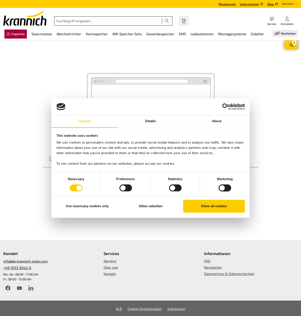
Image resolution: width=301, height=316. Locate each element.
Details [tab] (150, 121)
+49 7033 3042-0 (17, 268)
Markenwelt (227, 4)
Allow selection (150, 206)
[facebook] (8, 288)
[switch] (125, 187)
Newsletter (213, 267)
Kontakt (110, 274)
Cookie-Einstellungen (145, 309)
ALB (119, 309)
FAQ (207, 261)
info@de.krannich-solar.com (25, 261)
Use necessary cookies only (87, 206)
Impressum (176, 309)
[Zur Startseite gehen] (24, 18)
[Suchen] (167, 21)
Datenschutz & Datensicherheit (229, 274)
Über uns (111, 267)
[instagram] (30, 288)
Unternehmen (249, 4)
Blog (271, 4)
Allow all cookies (214, 206)
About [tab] (216, 121)
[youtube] (19, 288)
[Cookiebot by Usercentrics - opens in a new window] (225, 106)
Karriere (110, 261)
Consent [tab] (84, 121)
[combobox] (108, 21)
